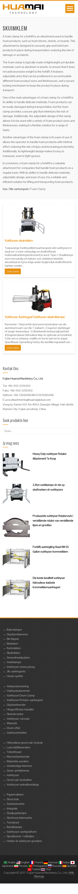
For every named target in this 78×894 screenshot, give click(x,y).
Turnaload (13, 822)
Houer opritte (15, 676)
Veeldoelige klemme (19, 766)
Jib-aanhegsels (16, 671)
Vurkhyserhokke (17, 733)
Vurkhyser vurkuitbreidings (23, 784)
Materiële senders (18, 761)
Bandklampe (14, 827)
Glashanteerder (16, 705)
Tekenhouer (14, 752)
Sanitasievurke (15, 804)
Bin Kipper (13, 639)
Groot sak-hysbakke (19, 780)
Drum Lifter (13, 728)
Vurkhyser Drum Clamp (21, 695)
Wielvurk (12, 723)
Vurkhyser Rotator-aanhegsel (25, 700)
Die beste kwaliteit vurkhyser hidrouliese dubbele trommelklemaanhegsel (49, 582)
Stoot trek (13, 799)
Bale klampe (14, 629)
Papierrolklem (15, 794)
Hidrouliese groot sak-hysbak (25, 743)
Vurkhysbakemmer (18, 691)
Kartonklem (14, 648)
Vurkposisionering (18, 686)
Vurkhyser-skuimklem (19, 240)
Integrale (12, 808)
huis (5, 189)
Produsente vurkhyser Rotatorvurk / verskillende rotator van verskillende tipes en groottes (53, 520)
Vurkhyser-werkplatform (22, 832)
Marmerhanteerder (18, 756)
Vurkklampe (14, 662)
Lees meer (13, 271)
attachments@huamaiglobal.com (31, 400)
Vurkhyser (13, 775)
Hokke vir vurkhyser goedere (24, 841)
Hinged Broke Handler (20, 709)
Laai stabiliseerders (18, 747)
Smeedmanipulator (18, 657)
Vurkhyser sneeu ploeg (21, 667)
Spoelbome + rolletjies (20, 836)
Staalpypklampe (16, 813)
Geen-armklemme (18, 770)
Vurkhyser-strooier (18, 719)
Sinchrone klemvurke (19, 818)
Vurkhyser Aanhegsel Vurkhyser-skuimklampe (35, 317)
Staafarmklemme (17, 634)
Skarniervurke (15, 714)
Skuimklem (13, 653)
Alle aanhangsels (19, 189)
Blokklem (12, 643)
